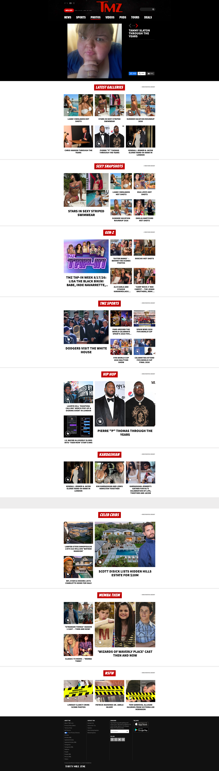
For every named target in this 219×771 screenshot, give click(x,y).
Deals (148, 17)
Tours (135, 17)
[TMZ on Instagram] (73, 3)
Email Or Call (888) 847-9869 (83, 10)
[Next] (137, 26)
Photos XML (68, 756)
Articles (67, 735)
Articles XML (68, 737)
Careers (90, 728)
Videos (109, 17)
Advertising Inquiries (93, 730)
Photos (96, 17)
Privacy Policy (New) (70, 725)
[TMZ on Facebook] (65, 3)
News (67, 17)
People (66, 752)
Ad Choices (68, 730)
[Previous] (130, 26)
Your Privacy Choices (74, 732)
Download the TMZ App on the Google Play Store (141, 730)
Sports (81, 17)
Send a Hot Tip (92, 725)
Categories (68, 744)
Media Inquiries (92, 732)
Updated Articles (69, 740)
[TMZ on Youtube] (70, 3)
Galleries (67, 749)
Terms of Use (68, 728)
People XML (68, 754)
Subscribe (127, 731)
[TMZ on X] (67, 3)
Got (69, 10)
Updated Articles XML (70, 742)
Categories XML (69, 747)
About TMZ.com (69, 723)
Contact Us (91, 723)
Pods (122, 17)
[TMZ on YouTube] (119, 739)
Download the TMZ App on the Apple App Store (141, 724)
